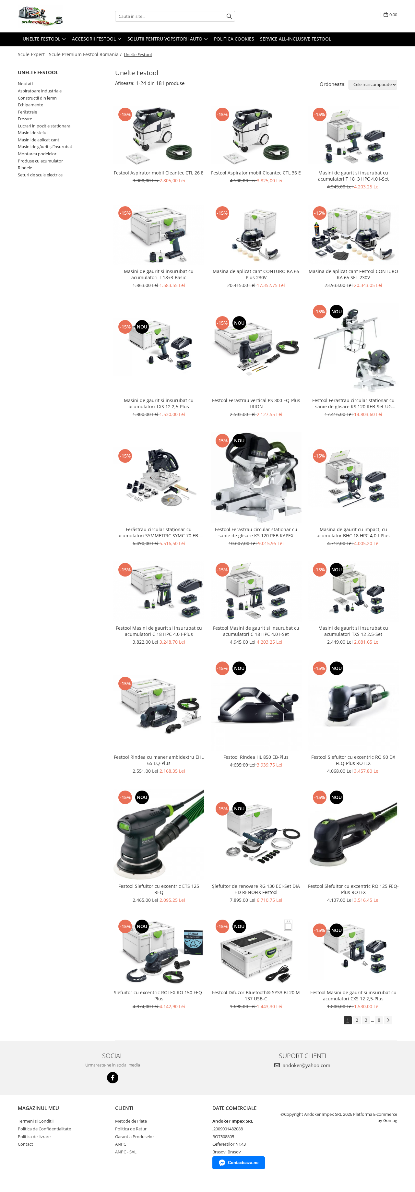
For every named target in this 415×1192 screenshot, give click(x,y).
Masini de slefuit (33, 133)
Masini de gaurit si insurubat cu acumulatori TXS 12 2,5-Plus (159, 403)
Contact (25, 1144)
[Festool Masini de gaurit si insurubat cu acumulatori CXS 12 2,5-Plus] (353, 952)
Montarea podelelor (37, 154)
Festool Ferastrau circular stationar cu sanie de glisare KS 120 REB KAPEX (256, 532)
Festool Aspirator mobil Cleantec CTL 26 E (159, 173)
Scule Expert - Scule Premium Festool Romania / (70, 54)
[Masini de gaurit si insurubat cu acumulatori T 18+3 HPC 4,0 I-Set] (353, 136)
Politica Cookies (234, 39)
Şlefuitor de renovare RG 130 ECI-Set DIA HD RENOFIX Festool (256, 889)
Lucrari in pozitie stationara (44, 126)
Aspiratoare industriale (40, 91)
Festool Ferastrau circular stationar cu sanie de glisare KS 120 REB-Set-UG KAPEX (353, 403)
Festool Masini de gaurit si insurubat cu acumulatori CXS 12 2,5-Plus (353, 995)
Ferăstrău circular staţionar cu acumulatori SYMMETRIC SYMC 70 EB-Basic (159, 532)
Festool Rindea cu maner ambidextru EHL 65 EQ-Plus (159, 760)
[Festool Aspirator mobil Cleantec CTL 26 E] (158, 136)
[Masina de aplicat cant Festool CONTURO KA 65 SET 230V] (353, 235)
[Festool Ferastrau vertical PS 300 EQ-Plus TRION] (256, 349)
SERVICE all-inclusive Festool (295, 39)
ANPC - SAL (125, 1152)
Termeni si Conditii (35, 1121)
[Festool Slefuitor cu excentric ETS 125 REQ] (158, 834)
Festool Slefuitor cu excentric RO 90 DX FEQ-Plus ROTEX (353, 760)
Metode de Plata (131, 1121)
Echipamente (30, 105)
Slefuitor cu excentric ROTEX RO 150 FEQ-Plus (159, 995)
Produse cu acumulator (40, 161)
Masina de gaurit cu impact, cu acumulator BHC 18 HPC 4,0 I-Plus (353, 532)
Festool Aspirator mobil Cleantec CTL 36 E (256, 173)
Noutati (25, 84)
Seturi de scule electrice (40, 175)
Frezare (25, 119)
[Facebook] (112, 1077)
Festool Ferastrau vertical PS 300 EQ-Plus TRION (256, 403)
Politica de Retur (131, 1129)
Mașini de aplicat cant (38, 140)
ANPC (120, 1144)
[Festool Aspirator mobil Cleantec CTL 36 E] (256, 136)
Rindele (25, 168)
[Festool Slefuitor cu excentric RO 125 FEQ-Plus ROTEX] (353, 834)
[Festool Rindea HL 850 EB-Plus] (256, 705)
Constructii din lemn (37, 98)
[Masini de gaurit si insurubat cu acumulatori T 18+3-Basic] (158, 235)
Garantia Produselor (134, 1136)
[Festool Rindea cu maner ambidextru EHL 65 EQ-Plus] (158, 705)
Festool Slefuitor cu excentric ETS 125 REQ (158, 889)
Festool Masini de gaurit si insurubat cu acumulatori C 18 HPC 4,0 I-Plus (159, 631)
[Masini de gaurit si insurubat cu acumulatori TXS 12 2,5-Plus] (158, 348)
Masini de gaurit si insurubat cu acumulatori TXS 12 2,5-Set (353, 631)
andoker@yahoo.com (305, 1065)
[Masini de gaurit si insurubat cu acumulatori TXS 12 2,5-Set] (353, 591)
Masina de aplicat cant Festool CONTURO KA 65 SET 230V (353, 274)
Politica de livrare (34, 1136)
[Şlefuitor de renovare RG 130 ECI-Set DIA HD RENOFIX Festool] (256, 834)
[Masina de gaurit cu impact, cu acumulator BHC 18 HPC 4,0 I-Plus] (353, 477)
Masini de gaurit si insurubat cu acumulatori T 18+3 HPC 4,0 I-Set (353, 176)
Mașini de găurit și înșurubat (45, 146)
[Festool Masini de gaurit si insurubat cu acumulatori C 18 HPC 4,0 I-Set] (256, 591)
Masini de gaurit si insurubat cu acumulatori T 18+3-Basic (159, 274)
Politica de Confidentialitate (44, 1129)
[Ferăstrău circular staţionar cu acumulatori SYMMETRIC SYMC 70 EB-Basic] (158, 477)
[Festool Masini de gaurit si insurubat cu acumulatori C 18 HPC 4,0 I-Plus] (158, 591)
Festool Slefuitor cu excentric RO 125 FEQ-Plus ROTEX (353, 889)
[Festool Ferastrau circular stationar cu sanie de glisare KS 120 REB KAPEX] (256, 477)
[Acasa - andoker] (50, 16)
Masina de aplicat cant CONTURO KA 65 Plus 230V (256, 274)
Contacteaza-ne (243, 1162)
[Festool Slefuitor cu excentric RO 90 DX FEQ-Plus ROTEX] (353, 705)
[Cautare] (229, 16)
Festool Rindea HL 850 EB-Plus (256, 757)
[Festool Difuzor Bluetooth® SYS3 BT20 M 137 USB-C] (256, 952)
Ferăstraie (27, 112)
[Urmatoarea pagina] (388, 1020)
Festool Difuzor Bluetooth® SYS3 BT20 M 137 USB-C (256, 995)
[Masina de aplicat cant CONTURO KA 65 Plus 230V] (256, 235)
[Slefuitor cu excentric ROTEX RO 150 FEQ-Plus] (158, 952)
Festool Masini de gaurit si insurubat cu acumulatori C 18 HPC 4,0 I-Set (256, 631)
